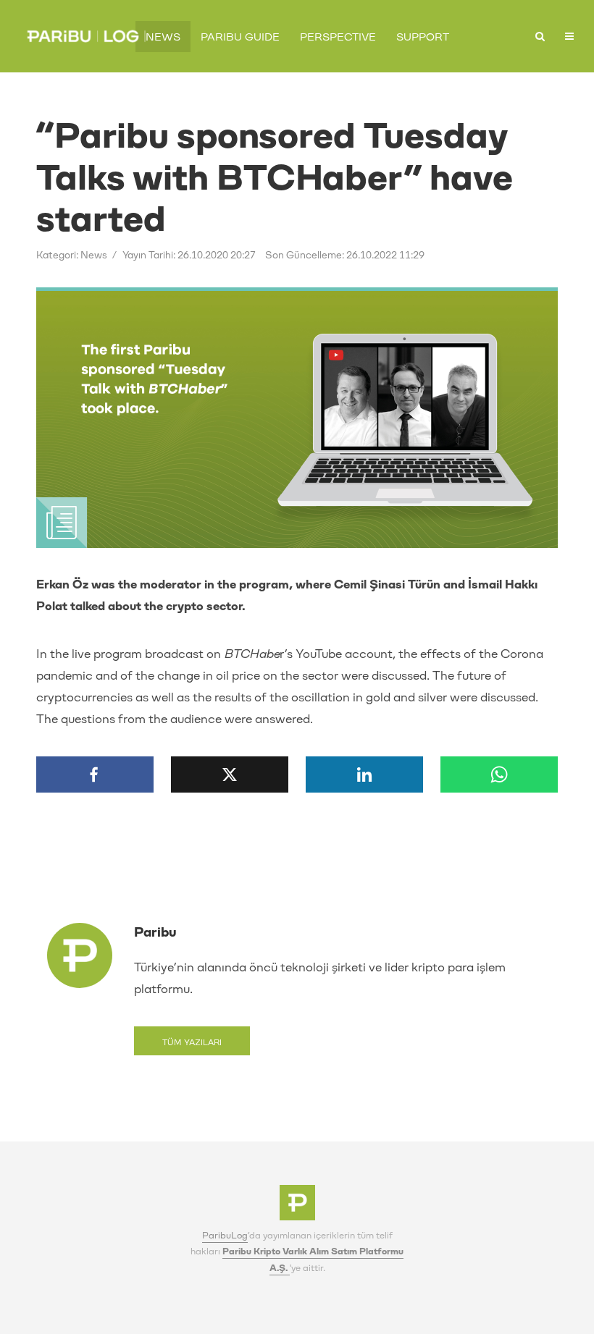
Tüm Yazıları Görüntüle (192, 1046)
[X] (229, 774)
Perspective (338, 37)
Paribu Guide (240, 37)
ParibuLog (225, 1235)
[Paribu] (297, 1206)
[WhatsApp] (499, 774)
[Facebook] (95, 774)
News (163, 37)
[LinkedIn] (364, 774)
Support (422, 37)
